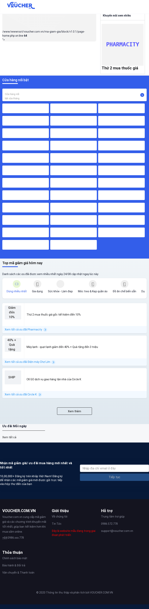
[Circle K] (139, 372)
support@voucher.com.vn (117, 530)
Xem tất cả (9, 437)
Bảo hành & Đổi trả (13, 565)
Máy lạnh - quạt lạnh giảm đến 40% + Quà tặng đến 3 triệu (62, 346)
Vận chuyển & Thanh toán (18, 572)
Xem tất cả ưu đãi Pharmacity (23, 329)
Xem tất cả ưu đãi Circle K (21, 394)
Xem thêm (74, 411)
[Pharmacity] (139, 307)
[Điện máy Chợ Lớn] (139, 339)
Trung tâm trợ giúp (113, 516)
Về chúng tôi (59, 516)
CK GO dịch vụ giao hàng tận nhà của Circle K (54, 379)
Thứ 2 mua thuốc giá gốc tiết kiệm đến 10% (54, 314)
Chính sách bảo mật (14, 558)
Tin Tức (57, 523)
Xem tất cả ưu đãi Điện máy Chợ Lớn (27, 361)
